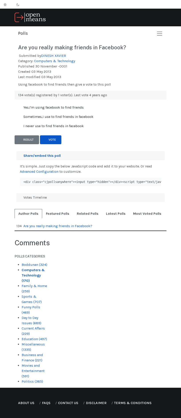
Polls (23, 33)
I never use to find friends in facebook (53, 126)
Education (34, 339)
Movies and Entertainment (33, 370)
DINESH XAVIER (53, 56)
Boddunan (34, 265)
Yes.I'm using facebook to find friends (53, 107)
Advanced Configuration (39, 171)
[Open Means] (30, 17)
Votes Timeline (35, 197)
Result (28, 140)
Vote (52, 140)
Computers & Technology (54, 61)
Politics (32, 381)
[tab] (28, 213)
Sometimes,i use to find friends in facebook (58, 117)
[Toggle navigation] (164, 17)
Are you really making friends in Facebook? (72, 47)
